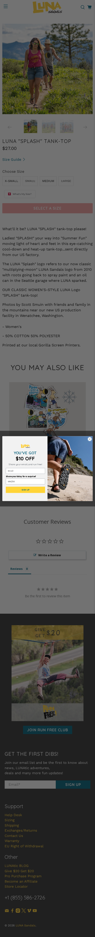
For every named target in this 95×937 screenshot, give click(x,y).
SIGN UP (25, 489)
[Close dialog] (90, 439)
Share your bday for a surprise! (21, 476)
